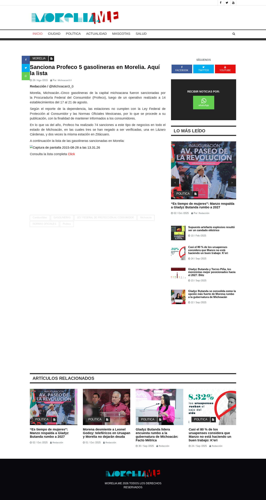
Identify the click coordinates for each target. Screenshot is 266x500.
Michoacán (146, 217)
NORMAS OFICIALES (44, 224)
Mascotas (121, 33)
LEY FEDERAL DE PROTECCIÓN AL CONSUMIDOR (105, 217)
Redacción (204, 213)
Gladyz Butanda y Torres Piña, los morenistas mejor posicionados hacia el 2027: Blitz (211, 272)
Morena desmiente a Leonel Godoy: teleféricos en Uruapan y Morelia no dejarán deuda (106, 433)
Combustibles (40, 217)
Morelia (39, 58)
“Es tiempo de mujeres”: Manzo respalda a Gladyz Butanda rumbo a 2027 (202, 205)
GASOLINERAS (62, 217)
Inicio (38, 33)
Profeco (67, 224)
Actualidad (96, 33)
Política (73, 33)
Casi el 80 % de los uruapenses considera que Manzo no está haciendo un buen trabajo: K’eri (208, 250)
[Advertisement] (98, 183)
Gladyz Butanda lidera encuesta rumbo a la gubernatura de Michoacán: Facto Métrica (157, 435)
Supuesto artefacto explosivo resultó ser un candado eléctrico (211, 229)
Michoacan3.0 (65, 80)
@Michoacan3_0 (61, 86)
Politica (183, 193)
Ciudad (54, 33)
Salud (141, 33)
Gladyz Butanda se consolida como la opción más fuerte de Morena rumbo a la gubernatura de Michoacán (212, 294)
